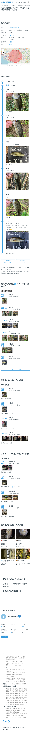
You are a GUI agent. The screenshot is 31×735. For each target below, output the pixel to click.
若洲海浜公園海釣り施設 (12, 713)
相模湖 (7, 708)
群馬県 (25, 690)
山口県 (12, 700)
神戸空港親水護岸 (15, 712)
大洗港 (25, 713)
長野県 (7, 695)
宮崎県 (12, 704)
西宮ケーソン (9, 717)
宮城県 (21, 688)
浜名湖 (19, 710)
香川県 (21, 700)
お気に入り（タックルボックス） (14, 661)
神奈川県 (21, 691)
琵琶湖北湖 (12, 491)
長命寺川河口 (12, 461)
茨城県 (16, 690)
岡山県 (22, 699)
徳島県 (16, 700)
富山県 (12, 693)
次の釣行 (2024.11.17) (23, 261)
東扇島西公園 (21, 708)
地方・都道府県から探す (12, 658)
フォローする (4, 636)
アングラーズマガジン (11, 663)
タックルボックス (10, 659)
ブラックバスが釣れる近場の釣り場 (15, 585)
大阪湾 (23, 710)
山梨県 (25, 693)
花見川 (10, 44)
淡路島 (7, 712)
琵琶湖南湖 (9, 710)
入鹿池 (11, 476)
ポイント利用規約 (10, 676)
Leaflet (10, 63)
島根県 (17, 699)
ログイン (20, 663)
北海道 (7, 688)
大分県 (7, 704)
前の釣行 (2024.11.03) (7, 261)
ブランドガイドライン (11, 681)
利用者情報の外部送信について (14, 674)
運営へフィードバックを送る (13, 665)
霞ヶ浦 (14, 710)
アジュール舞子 (18, 717)
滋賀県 (7, 697)
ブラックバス (12, 35)
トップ (7, 656)
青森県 (12, 688)
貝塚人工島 (14, 715)
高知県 (7, 702)
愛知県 (21, 695)
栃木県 (21, 690)
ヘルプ (7, 669)
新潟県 (7, 693)
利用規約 (12, 669)
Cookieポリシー (10, 671)
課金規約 (23, 678)
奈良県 (25, 697)
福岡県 (12, 702)
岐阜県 (12, 695)
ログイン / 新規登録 (21, 2)
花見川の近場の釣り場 (12, 591)
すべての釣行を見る (15, 369)
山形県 (7, 690)
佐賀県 (16, 702)
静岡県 (16, 695)
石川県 (16, 693)
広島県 (7, 700)
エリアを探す (21, 656)
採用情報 (24, 684)
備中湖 (11, 506)
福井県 (21, 693)
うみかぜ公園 (13, 708)
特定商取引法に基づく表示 (13, 678)
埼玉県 (7, 691)
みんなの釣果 (13, 656)
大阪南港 (20, 715)
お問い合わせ (21, 681)
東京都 (16, 691)
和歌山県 (8, 699)
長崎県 (21, 702)
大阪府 (16, 697)
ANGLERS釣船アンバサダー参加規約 (15, 680)
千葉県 (10, 42)
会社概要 (18, 684)
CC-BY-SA (28, 63)
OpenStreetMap (17, 63)
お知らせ (12, 684)
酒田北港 (8, 715)
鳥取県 (13, 699)
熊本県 (25, 702)
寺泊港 (21, 713)
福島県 (12, 690)
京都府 (12, 697)
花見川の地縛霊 (13, 27)
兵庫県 (21, 697)
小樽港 (24, 717)
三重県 (25, 695)
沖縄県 (22, 704)
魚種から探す (23, 658)
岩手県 (16, 688)
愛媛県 (25, 700)
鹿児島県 (17, 704)
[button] (3, 50)
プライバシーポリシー (21, 669)
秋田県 (25, 688)
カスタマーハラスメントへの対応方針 (15, 673)
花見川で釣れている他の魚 (14, 579)
